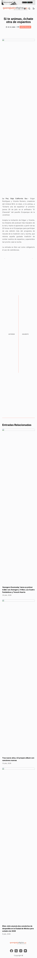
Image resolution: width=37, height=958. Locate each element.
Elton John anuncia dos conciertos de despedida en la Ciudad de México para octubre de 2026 (18, 928)
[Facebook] (11, 950)
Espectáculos (25, 27)
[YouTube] (25, 950)
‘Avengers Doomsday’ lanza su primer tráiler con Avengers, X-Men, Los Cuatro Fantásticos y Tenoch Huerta (18, 589)
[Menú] (34, 8)
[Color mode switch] (25, 8)
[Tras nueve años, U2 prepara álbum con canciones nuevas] (18, 677)
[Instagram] (20, 950)
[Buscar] (29, 8)
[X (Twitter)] (16, 950)
